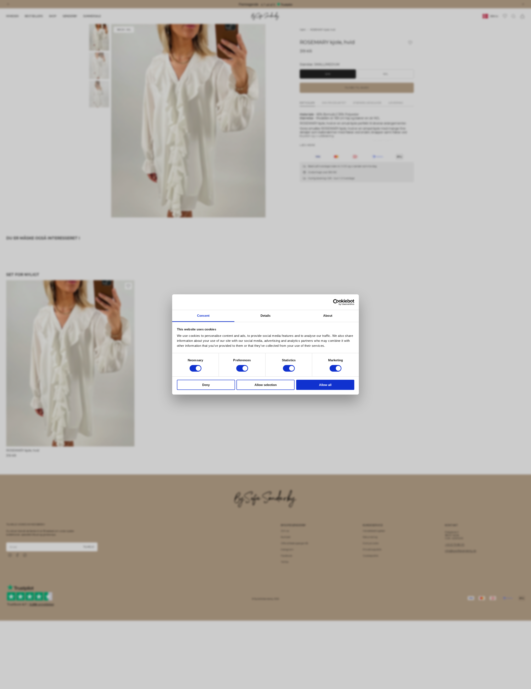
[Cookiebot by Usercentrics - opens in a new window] (336, 302)
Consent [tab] (203, 315)
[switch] (242, 368)
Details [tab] (266, 315)
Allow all (325, 385)
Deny (206, 385)
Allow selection (266, 385)
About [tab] (327, 315)
